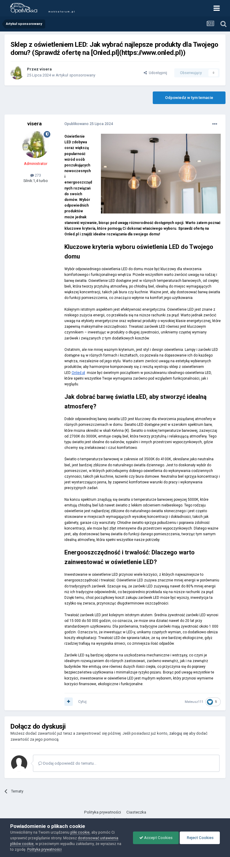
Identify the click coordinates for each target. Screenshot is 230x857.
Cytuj (82, 701)
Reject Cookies (200, 837)
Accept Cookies (157, 837)
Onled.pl (78, 373)
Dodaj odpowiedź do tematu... (69, 763)
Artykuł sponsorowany (75, 75)
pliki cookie (80, 832)
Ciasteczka (136, 812)
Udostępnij (157, 72)
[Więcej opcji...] (215, 124)
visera (46, 69)
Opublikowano (88, 123)
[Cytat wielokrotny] (68, 701)
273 (37, 175)
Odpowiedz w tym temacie (189, 97)
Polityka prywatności (102, 812)
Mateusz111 (194, 702)
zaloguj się (178, 733)
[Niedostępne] (161, 174)
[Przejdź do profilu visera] (17, 72)
